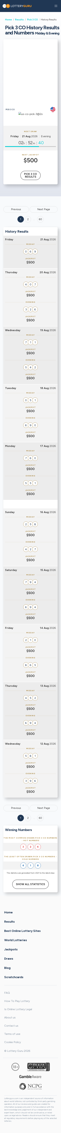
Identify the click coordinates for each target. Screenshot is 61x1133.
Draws (8, 958)
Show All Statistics (30, 884)
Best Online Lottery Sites (22, 931)
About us (10, 1017)
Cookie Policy (12, 1042)
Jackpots (11, 949)
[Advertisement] (30, 74)
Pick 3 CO (32, 19)
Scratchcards (13, 977)
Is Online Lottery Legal (18, 1009)
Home (8, 19)
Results (19, 19)
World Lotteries (15, 940)
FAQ (7, 992)
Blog (7, 968)
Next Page (43, 209)
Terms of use (12, 1034)
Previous (16, 209)
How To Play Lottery (17, 1001)
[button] (56, 6)
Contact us (11, 1025)
